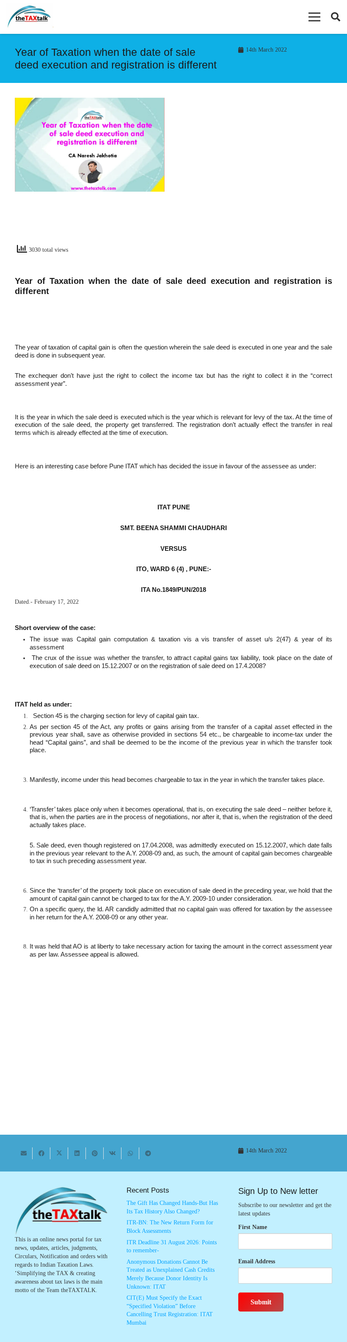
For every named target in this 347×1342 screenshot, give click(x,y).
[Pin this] (95, 1153)
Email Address (256, 1261)
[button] (314, 17)
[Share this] (41, 1153)
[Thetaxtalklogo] (29, 17)
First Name (252, 1227)
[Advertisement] (257, 174)
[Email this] (24, 1153)
